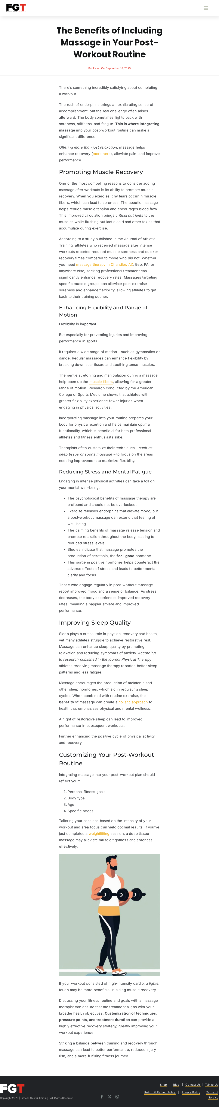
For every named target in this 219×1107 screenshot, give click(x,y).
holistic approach (133, 702)
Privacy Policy (191, 1092)
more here (102, 154)
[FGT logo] (16, 5)
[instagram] (117, 1096)
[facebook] (102, 1096)
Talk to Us (212, 1084)
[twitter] (109, 1096)
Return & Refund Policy (159, 1092)
